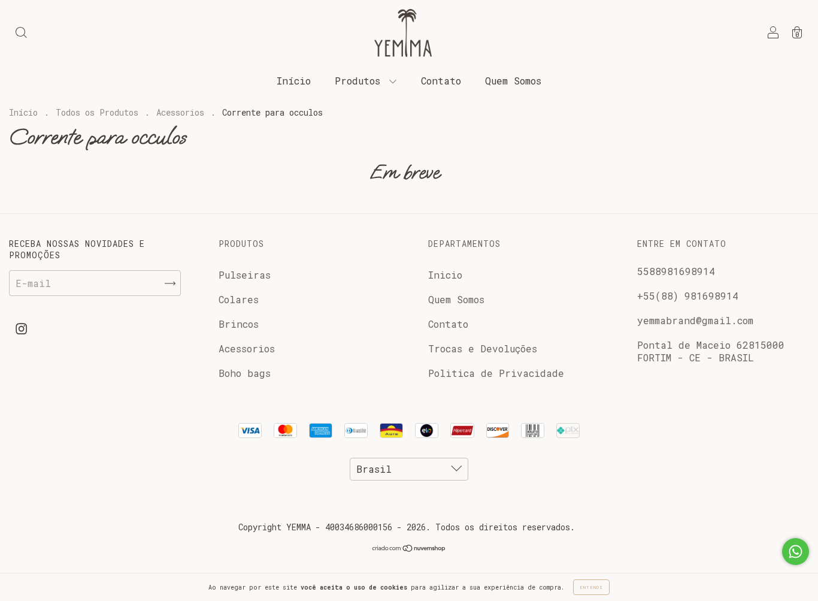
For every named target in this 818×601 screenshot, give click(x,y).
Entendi (591, 587)
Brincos (239, 324)
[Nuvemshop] (409, 548)
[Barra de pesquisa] (21, 33)
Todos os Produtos (97, 112)
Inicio (445, 274)
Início (294, 80)
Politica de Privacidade (496, 373)
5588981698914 (676, 271)
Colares (239, 299)
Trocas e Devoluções (482, 348)
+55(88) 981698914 (687, 295)
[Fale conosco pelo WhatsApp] (795, 551)
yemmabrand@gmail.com (695, 320)
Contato (441, 80)
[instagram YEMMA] (21, 328)
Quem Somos (513, 80)
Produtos (360, 80)
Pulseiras (245, 274)
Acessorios (180, 112)
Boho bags (245, 373)
